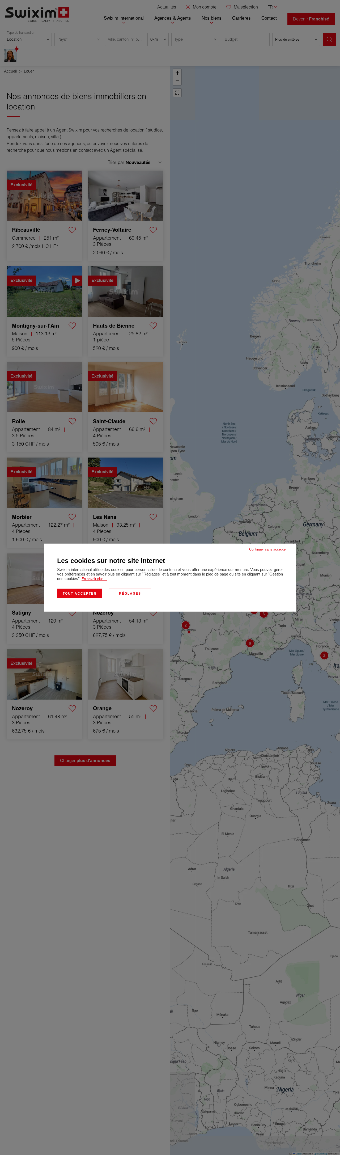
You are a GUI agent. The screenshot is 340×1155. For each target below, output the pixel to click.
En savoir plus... (94, 579)
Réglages (130, 593)
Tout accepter (80, 593)
